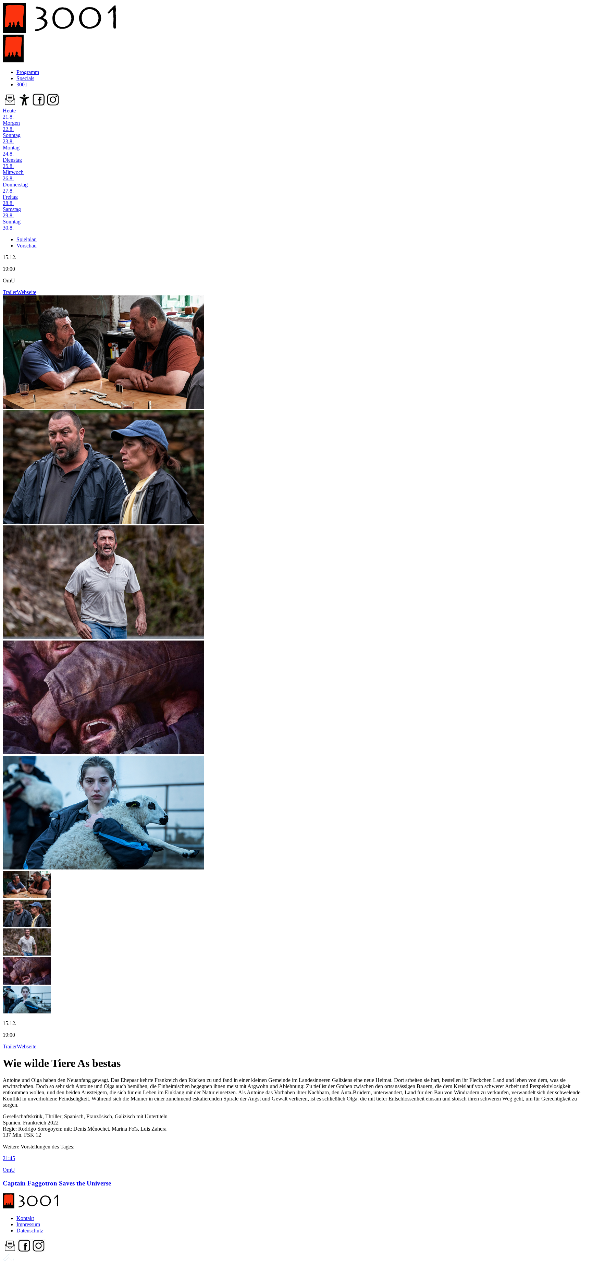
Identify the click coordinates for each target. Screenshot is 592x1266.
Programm (27, 72)
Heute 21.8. (9, 114)
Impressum (28, 1224)
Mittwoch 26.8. (13, 175)
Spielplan (26, 239)
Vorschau (26, 245)
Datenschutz (29, 1230)
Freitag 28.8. (10, 200)
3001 (21, 84)
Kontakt (25, 1218)
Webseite (26, 292)
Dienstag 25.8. (12, 163)
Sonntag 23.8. (12, 138)
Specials (25, 78)
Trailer (10, 292)
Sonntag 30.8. (12, 225)
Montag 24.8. (11, 151)
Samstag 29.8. (12, 212)
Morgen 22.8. (11, 126)
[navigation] (8, 1260)
